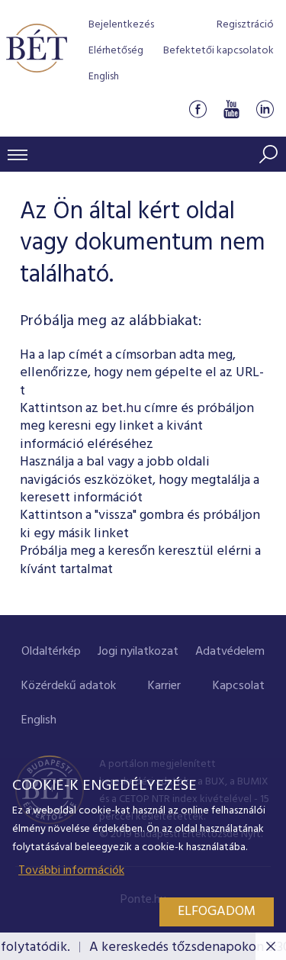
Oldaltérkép (51, 652)
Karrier (164, 686)
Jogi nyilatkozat (138, 652)
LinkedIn (264, 109)
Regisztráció (245, 25)
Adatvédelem (230, 652)
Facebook (197, 109)
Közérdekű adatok (68, 686)
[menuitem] (51, 652)
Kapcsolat (239, 686)
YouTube (231, 109)
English (103, 76)
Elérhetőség (115, 51)
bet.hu (121, 409)
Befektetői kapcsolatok (218, 51)
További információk (71, 871)
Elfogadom (216, 911)
